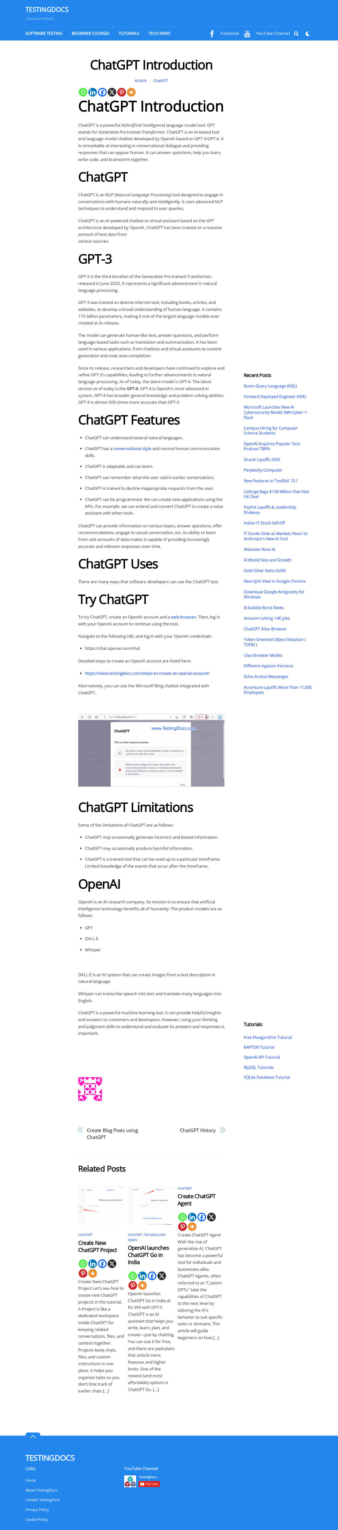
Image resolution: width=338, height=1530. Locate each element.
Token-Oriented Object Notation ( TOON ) (275, 642)
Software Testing (44, 33)
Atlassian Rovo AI (259, 549)
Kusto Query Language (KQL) (270, 386)
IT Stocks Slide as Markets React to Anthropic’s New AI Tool (276, 536)
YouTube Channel (272, 33)
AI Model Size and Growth (267, 560)
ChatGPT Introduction (151, 64)
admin (141, 80)
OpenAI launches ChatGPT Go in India (148, 1255)
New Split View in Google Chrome (275, 581)
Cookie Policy (36, 1519)
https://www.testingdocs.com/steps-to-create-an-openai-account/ (147, 673)
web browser (183, 617)
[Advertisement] (47, 131)
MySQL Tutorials (259, 1067)
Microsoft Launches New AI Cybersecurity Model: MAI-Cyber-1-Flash (276, 412)
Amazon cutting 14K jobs (267, 618)
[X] (112, 92)
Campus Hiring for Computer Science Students (271, 431)
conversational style (132, 448)
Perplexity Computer (263, 470)
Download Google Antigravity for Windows (274, 594)
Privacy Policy (37, 1509)
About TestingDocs (41, 1490)
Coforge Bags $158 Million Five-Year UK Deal (277, 494)
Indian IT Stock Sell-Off (264, 523)
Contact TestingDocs (42, 1499)
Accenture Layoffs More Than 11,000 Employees (278, 690)
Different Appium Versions (269, 666)
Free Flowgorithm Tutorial (268, 1037)
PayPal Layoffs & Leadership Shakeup (270, 510)
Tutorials (129, 33)
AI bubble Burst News (264, 607)
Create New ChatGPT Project (97, 1246)
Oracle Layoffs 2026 (262, 459)
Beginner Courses (91, 33)
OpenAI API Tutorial (262, 1057)
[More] (131, 92)
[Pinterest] (121, 92)
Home (30, 1480)
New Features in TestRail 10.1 (271, 480)
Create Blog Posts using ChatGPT (112, 1133)
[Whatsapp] (83, 92)
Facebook (229, 33)
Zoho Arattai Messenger (266, 676)
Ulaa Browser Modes (263, 655)
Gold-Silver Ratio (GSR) (265, 570)
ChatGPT (160, 80)
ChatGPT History (198, 1130)
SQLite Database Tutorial (267, 1077)
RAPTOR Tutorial (259, 1047)
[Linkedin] (92, 92)
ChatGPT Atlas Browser (265, 629)
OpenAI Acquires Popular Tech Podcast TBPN (272, 446)
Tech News (159, 33)
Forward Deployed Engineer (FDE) (275, 396)
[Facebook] (102, 92)
